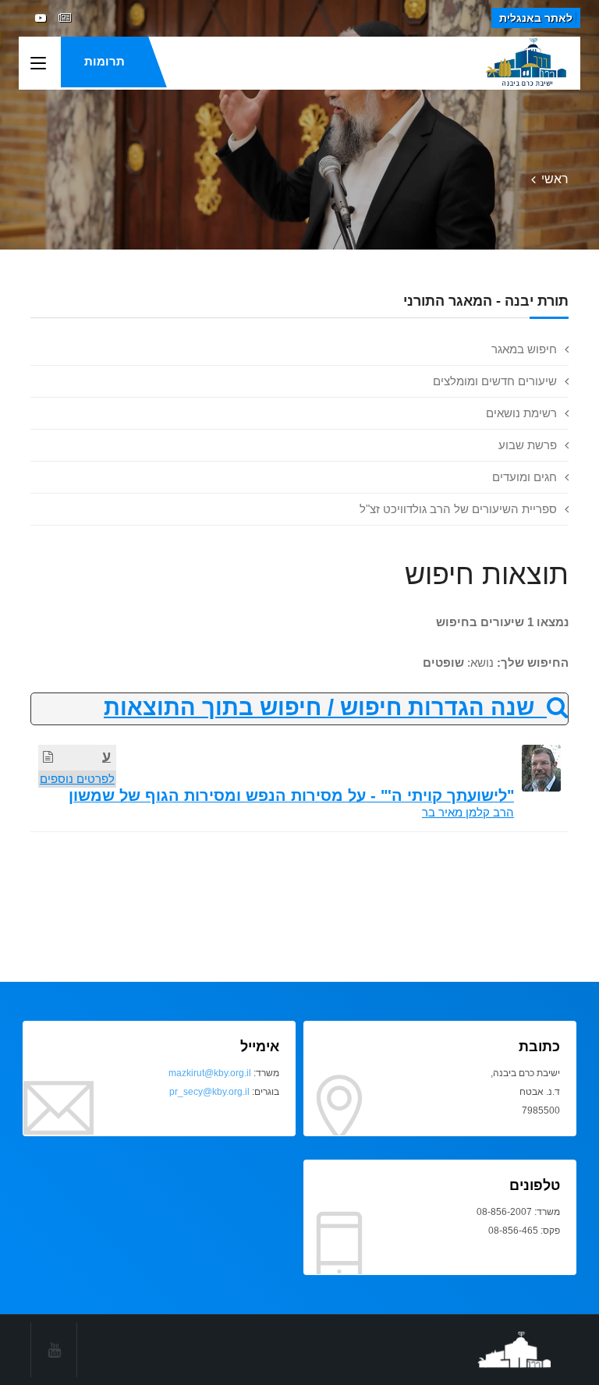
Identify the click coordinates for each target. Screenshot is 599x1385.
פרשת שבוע (527, 445)
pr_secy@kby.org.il (209, 1091)
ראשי (555, 179)
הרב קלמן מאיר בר (468, 812)
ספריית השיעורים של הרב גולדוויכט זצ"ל (458, 508)
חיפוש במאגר (524, 349)
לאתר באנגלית (535, 18)
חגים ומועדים (524, 477)
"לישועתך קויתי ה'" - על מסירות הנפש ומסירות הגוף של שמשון (291, 795)
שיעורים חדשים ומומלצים (495, 381)
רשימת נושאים (521, 413)
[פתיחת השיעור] (48, 756)
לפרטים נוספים (77, 778)
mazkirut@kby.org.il (209, 1073)
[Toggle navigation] (38, 64)
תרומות (104, 61)
